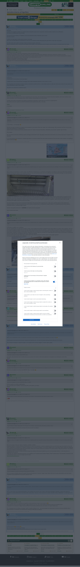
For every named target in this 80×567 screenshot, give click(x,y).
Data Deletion (33, 324)
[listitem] (40, 264)
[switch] (54, 266)
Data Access (40, 324)
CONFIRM (31, 319)
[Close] (60, 243)
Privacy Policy (46, 324)
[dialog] (40, 283)
